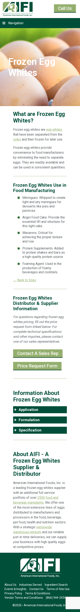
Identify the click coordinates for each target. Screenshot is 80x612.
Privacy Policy (13, 593)
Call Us (65, 8)
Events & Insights (15, 589)
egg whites (54, 130)
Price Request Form (37, 365)
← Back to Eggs (24, 280)
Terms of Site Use (58, 589)
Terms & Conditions (37, 593)
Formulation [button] (29, 420)
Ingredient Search (56, 584)
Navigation (15, 23)
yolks (17, 139)
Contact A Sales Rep (37, 353)
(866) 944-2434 (56, 597)
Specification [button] (30, 430)
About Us (10, 584)
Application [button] (28, 409)
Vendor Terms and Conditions (24, 597)
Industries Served (30, 584)
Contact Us (36, 589)
